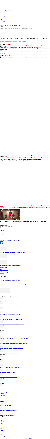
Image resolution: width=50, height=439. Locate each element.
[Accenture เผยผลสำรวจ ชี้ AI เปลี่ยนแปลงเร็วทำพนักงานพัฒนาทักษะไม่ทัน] (1, 361)
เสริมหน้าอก (1, 396)
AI (1, 284)
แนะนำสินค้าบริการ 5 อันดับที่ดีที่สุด (3, 392)
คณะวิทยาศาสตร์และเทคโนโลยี (28, 438)
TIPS (1, 19)
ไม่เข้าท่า (2, 234)
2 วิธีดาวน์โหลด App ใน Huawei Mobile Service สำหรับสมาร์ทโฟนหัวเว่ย (9, 410)
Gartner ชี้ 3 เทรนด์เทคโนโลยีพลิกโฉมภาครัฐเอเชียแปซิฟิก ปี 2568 (8, 377)
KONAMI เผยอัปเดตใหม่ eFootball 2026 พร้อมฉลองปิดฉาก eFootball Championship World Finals (13, 252)
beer (0, 30)
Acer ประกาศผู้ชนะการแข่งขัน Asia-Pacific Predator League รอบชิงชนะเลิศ (10, 265)
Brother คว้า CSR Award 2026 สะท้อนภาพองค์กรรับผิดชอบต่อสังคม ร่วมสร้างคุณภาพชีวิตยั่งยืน (11, 280)
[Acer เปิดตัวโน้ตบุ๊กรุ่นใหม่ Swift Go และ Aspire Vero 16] (3, 257)
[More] (10, 33)
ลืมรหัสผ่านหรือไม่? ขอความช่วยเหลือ (4, 270)
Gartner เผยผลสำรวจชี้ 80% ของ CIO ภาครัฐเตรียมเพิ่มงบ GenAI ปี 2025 (9, 367)
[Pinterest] (5, 33)
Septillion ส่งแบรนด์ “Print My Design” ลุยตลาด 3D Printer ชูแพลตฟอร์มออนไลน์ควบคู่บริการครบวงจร (12, 279)
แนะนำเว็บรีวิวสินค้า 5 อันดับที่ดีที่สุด (3, 393)
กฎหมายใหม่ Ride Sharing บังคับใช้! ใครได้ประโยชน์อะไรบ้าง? (7, 372)
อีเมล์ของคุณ (7, 272)
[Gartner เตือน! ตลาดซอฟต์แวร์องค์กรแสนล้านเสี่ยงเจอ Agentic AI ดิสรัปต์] (1, 303)
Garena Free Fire (3, 233)
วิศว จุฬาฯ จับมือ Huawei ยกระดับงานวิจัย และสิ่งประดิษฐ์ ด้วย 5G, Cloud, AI (12, 240)
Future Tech (2, 15)
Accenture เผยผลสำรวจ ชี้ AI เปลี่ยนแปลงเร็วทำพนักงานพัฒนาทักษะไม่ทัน (9, 362)
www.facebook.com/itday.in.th (17, 226)
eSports (2, 231)
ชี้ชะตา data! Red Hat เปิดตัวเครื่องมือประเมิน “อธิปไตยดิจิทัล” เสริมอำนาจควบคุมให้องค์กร (11, 348)
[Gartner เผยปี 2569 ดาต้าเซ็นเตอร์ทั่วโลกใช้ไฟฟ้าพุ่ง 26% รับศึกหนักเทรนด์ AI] (1, 313)
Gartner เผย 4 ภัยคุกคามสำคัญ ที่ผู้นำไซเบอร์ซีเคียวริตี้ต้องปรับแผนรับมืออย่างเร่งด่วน (11, 319)
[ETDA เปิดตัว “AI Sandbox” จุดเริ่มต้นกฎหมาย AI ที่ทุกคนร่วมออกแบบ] (1, 385)
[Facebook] (1, 33)
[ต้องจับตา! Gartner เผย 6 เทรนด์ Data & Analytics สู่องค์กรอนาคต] (1, 308)
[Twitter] (3, 33)
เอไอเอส (12, 285)
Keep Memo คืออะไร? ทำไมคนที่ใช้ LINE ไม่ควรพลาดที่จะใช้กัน (7, 415)
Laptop (3, 18)
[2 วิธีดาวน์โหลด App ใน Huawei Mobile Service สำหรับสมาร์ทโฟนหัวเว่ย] (1, 409)
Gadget (3, 17)
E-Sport (3, 25)
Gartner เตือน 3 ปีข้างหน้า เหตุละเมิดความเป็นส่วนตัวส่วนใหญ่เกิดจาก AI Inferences (10, 300)
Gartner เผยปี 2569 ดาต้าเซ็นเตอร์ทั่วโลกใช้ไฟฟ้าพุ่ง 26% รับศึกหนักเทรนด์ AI (10, 314)
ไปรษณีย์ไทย (17, 285)
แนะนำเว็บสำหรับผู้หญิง (2, 395)
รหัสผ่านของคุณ (7, 268)
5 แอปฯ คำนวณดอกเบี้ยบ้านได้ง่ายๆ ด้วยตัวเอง (6, 405)
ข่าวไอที (2, 20)
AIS (2, 284)
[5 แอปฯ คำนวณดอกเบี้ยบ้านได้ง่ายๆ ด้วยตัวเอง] (1, 404)
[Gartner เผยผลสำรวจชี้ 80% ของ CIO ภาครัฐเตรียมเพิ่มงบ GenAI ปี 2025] (1, 366)
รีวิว (1, 435)
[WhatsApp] (7, 33)
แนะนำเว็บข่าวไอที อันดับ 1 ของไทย (3, 394)
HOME (2, 430)
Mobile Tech (4, 16)
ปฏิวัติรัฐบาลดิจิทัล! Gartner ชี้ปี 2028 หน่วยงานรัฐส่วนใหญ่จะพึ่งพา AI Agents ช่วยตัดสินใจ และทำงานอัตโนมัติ (14, 338)
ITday (26, 284)
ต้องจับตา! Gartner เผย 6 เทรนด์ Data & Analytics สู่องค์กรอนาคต (9, 309)
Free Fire (2, 232)
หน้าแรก (1, 25)
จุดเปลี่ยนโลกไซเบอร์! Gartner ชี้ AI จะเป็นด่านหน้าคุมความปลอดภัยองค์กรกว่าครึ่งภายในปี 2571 (12, 333)
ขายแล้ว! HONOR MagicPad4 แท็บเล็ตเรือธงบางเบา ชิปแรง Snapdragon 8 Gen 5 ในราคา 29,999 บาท (12, 281)
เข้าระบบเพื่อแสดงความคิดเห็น (3, 276)
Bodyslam (2, 230)
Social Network (4, 21)
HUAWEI (23, 284)
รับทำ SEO (6, 438)
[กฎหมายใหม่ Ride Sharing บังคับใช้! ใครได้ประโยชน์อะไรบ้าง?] (1, 371)
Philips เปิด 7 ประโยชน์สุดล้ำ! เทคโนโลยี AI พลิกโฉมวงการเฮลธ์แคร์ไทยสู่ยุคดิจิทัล (10, 353)
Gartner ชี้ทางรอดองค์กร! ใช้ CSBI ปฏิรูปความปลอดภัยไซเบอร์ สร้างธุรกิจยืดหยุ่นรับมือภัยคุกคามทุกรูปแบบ (13, 343)
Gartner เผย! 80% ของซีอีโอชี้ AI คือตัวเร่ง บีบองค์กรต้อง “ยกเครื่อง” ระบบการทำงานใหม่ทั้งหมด (12, 324)
